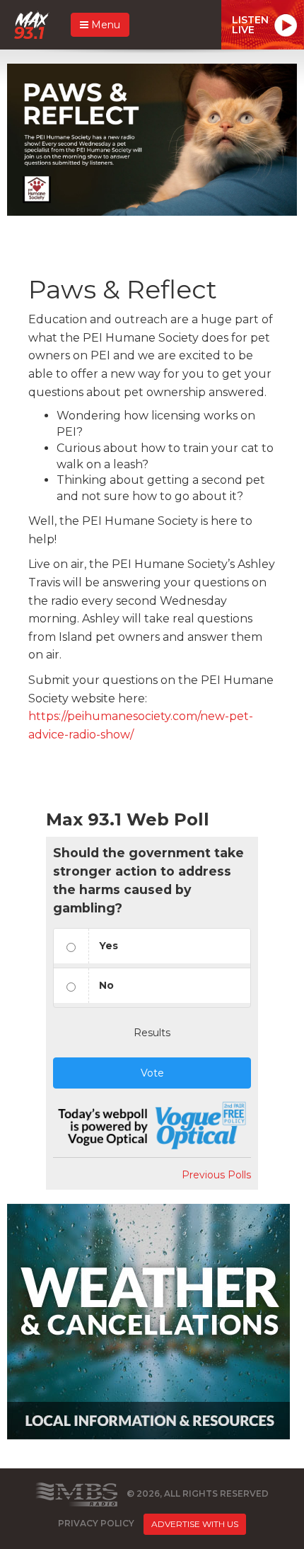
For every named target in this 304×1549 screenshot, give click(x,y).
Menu (104, 24)
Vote (152, 1073)
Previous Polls (216, 1174)
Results (152, 1032)
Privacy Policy (96, 1523)
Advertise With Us (194, 1524)
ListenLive (250, 24)
